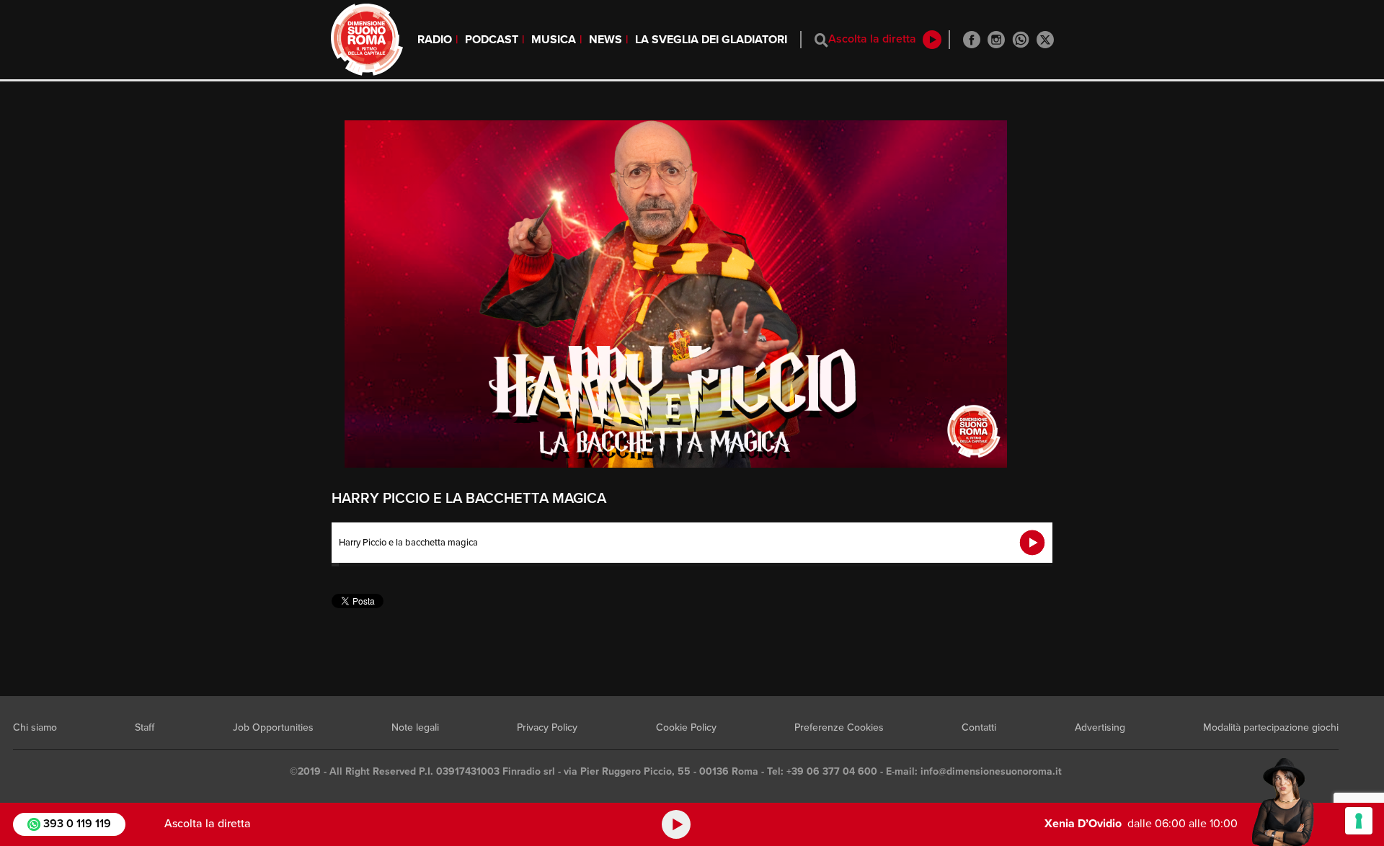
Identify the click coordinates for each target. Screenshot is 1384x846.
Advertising (1100, 727)
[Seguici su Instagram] (996, 39)
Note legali (415, 727)
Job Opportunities (273, 727)
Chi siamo (35, 727)
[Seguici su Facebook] (971, 39)
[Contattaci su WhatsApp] (1020, 39)
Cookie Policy (686, 727)
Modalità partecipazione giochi (1271, 727)
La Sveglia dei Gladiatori (711, 39)
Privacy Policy (547, 727)
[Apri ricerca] (821, 40)
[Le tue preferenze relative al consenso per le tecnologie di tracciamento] (1358, 820)
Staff (144, 727)
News (605, 39)
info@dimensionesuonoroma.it (991, 771)
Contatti (979, 727)
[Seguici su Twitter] (1045, 39)
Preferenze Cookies (839, 727)
